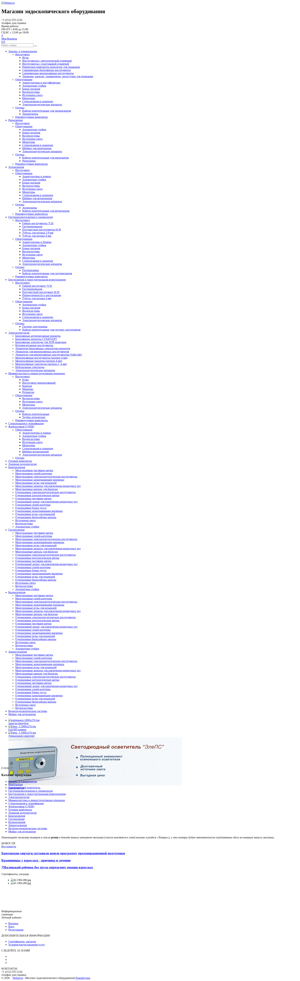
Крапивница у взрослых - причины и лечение (36, 860)
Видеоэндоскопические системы (27, 711)
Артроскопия (16, 167)
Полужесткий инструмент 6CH (40, 292)
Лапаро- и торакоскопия (22, 51)
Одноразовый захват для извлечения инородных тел (46, 501)
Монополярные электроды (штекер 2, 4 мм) (41, 364)
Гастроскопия (16, 529)
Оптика (19, 107)
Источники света (32, 95)
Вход (11, 926)
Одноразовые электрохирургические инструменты (45, 492)
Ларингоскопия (17, 651)
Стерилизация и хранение (37, 101)
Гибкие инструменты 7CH (37, 223)
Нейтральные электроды (29, 367)
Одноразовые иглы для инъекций (35, 514)
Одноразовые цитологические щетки (37, 495)
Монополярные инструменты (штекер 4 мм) (41, 357)
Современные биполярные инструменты (46, 70)
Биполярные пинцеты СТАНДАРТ (36, 339)
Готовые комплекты (20, 460)
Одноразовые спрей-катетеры (33, 504)
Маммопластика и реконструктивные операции (36, 373)
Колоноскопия (16, 592)
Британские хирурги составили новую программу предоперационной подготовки (63, 853)
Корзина (13, 923)
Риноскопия (15, 120)
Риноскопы (29, 160)
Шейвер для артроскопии (37, 198)
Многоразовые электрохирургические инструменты (46, 476)
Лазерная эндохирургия (22, 464)
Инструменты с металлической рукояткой (47, 60)
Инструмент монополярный (39, 382)
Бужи (25, 379)
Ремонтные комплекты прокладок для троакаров (51, 66)
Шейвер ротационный (35, 451)
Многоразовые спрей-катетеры (33, 473)
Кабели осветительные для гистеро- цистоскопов (51, 329)
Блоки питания (31, 88)
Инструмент (22, 54)
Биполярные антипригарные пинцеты (38, 335)
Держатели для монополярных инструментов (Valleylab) (48, 354)
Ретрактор (28, 392)
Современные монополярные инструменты (48, 73)
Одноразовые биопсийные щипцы (35, 517)
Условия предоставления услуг (26, 944)
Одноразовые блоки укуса (30, 507)
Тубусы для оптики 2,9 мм (37, 232)
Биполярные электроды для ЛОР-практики (40, 342)
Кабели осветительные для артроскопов (45, 210)
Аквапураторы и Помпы (36, 242)
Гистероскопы (30, 270)
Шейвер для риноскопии (37, 148)
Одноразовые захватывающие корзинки (39, 511)
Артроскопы (29, 207)
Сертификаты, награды (22, 941)
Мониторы (28, 98)
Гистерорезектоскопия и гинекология (30, 217)
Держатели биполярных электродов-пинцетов (42, 348)
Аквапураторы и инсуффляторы (41, 82)
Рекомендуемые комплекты (31, 117)
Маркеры (27, 389)
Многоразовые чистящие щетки (34, 470)
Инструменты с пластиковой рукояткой (45, 63)
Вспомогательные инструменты (34, 345)
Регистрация (15, 929)
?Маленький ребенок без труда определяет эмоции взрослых (47, 867)
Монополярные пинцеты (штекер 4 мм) (38, 360)
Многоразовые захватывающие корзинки (39, 479)
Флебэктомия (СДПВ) (21, 426)
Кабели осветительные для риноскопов (45, 157)
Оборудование (23, 79)
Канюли (27, 385)
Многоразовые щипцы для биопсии (36, 489)
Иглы (25, 57)
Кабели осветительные (35, 414)
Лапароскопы (30, 113)
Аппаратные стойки (34, 85)
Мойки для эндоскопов (22, 714)
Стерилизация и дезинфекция (26, 423)
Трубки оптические (33, 417)
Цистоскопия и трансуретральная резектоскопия (37, 279)
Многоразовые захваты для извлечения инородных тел (48, 486)
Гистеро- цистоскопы (34, 326)
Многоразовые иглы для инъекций (36, 482)
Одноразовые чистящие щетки (33, 498)
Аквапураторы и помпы (36, 176)
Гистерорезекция (32, 226)
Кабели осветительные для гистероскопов (47, 273)
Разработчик (83, 977)
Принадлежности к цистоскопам (41, 295)
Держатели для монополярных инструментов (42, 351)
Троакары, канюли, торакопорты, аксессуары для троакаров (57, 76)
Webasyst (17, 977)
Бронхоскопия (16, 467)
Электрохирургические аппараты (42, 104)
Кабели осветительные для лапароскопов (46, 110)
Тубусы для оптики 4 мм (36, 235)
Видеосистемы (31, 92)
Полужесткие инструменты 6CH (41, 229)
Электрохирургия (18, 332)
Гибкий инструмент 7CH (37, 285)
